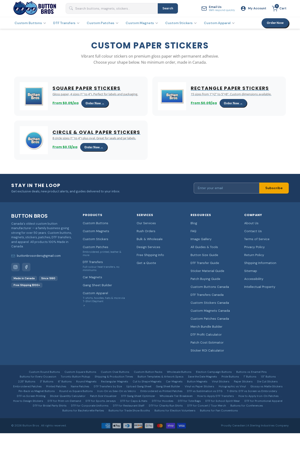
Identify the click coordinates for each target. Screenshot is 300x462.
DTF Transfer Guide (205, 263)
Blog (194, 223)
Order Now (275, 23)
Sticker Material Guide (207, 271)
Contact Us (253, 231)
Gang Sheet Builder (97, 285)
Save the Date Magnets (202, 376)
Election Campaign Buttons (214, 372)
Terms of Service (257, 239)
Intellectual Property (259, 287)
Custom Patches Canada (210, 319)
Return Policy (254, 255)
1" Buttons (250, 376)
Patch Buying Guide (205, 279)
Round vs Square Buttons (76, 391)
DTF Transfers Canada (207, 295)
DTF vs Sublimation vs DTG (204, 391)
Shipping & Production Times (114, 376)
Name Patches (80, 386)
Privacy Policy (254, 247)
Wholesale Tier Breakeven (176, 396)
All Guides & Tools (204, 247)
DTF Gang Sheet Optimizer (138, 396)
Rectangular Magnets (114, 381)
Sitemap (250, 271)
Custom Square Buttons (80, 372)
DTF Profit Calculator (206, 335)
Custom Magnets (140, 23)
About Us (251, 223)
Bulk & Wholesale (150, 239)
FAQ (193, 231)
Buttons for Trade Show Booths (129, 410)
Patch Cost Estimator (207, 343)
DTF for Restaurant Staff (128, 405)
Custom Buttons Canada (210, 287)
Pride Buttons (230, 376)
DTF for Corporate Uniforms (90, 405)
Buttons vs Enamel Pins (251, 372)
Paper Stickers (243, 381)
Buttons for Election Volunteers (174, 410)
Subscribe (274, 188)
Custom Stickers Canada (210, 303)
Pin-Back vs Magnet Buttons (37, 391)
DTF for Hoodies (162, 401)
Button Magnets (197, 381)
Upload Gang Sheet (138, 386)
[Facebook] (26, 267)
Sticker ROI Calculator (207, 350)
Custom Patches (100, 23)
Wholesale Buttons (179, 372)
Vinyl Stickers (220, 381)
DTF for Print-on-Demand (64, 401)
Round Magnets (86, 381)
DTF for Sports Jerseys (101, 401)
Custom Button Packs (148, 372)
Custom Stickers (179, 23)
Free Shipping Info (150, 255)
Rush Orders (146, 231)
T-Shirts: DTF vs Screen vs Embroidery (252, 391)
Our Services (146, 223)
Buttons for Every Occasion (38, 376)
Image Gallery (201, 239)
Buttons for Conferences (246, 405)
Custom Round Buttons (44, 372)
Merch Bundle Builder (206, 327)
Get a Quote (146, 263)
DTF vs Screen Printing (31, 396)
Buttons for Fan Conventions (219, 410)
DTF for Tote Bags (189, 401)
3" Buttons (46, 381)
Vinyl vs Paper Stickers (199, 386)
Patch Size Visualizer (103, 396)
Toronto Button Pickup (75, 376)
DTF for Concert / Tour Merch (206, 405)
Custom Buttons (28, 23)
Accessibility (253, 279)
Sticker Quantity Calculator (68, 396)
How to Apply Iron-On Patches (258, 396)
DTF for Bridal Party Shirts (50, 405)
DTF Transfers (64, 23)
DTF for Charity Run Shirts (166, 405)
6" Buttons (65, 381)
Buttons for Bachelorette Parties (83, 410)
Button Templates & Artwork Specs (161, 376)
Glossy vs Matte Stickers (266, 386)
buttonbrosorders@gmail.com (39, 256)
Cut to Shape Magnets (147, 381)
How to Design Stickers (28, 401)
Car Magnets (92, 277)
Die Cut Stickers (267, 381)
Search (167, 8)
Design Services (148, 247)
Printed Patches (56, 386)
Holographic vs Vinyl (232, 386)
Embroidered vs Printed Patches (161, 391)
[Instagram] (15, 267)
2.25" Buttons (26, 381)
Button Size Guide (204, 255)
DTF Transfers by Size (108, 386)
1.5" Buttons (268, 376)
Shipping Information (260, 263)
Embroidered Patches (27, 386)
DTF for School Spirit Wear (222, 401)
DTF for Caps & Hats (133, 401)
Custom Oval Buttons (115, 372)
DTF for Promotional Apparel (263, 401)
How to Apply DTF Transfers (215, 396)
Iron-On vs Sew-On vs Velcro (116, 391)
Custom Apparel (217, 23)
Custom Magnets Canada (210, 311)
